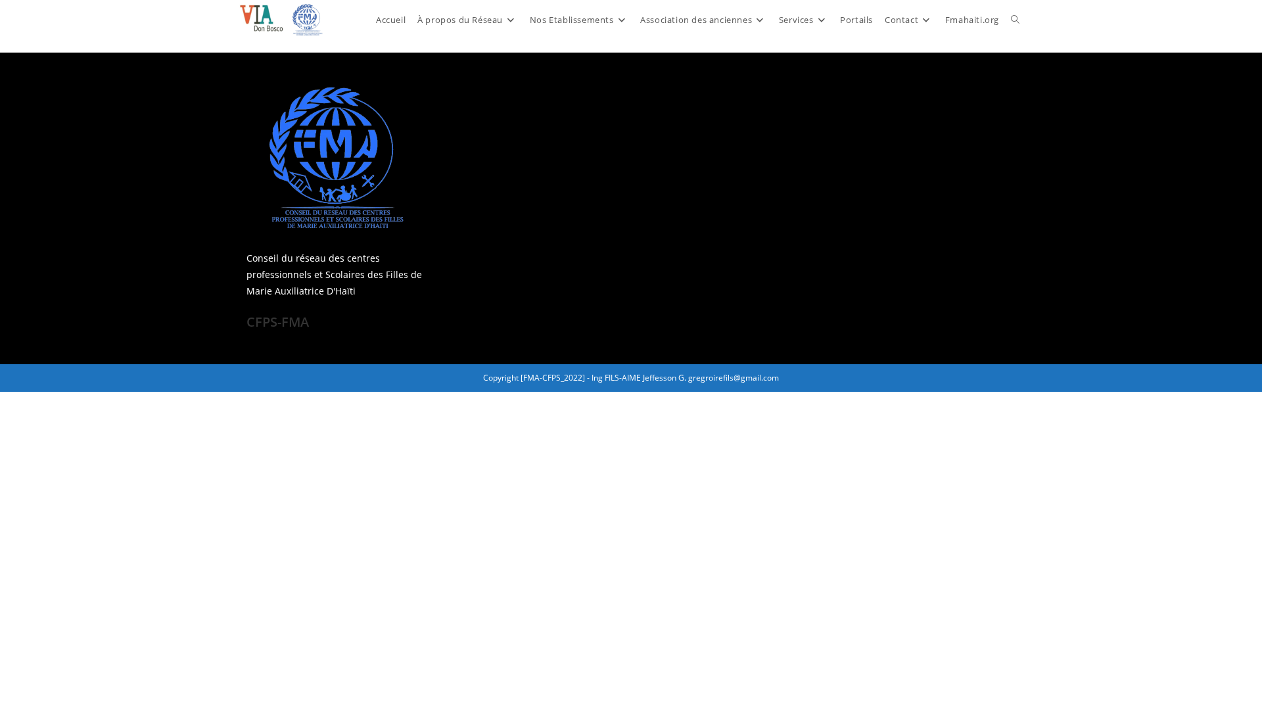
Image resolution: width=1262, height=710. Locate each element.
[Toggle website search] (1015, 19)
